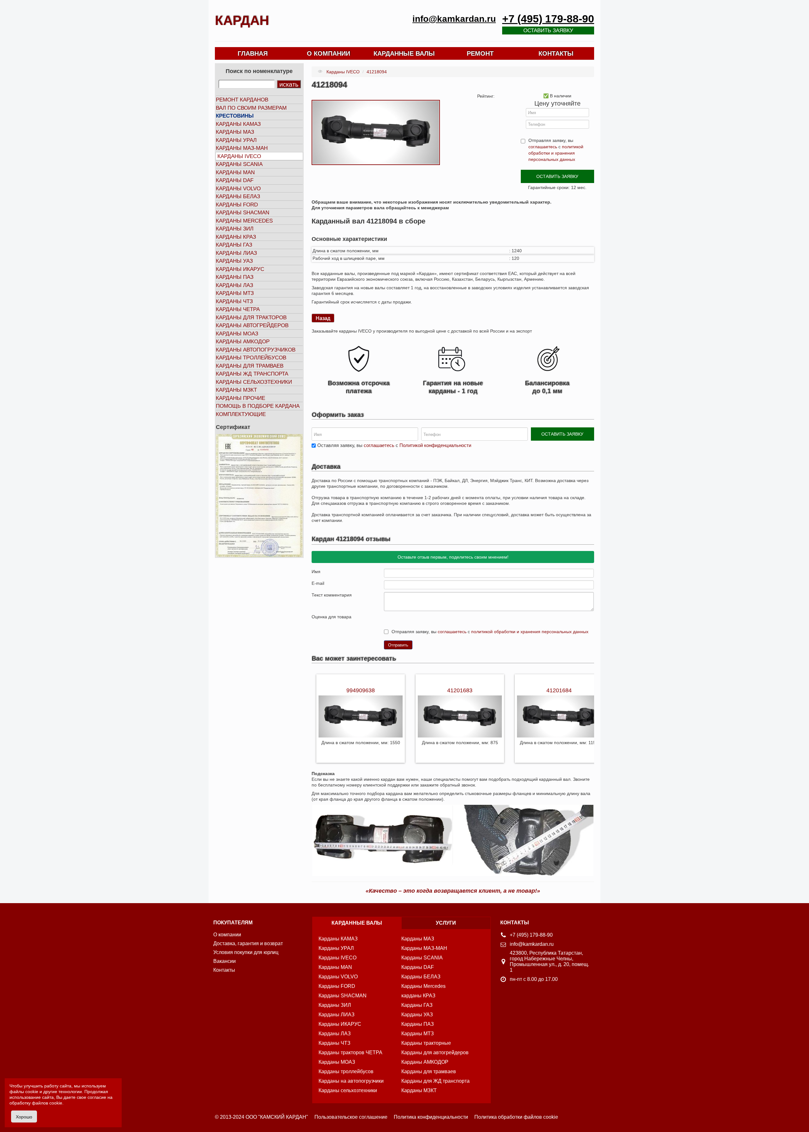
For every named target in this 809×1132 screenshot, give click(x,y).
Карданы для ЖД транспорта (435, 1081)
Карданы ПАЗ (234, 277)
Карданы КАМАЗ (238, 124)
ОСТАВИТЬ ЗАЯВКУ (557, 176)
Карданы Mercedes (423, 986)
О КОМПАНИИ (328, 53)
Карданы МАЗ (235, 132)
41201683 (459, 690)
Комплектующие (241, 414)
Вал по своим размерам (251, 108)
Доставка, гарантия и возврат (248, 943)
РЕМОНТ (480, 53)
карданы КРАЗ (418, 995)
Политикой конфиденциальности (435, 445)
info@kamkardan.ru (454, 19)
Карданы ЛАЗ (234, 285)
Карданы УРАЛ (236, 140)
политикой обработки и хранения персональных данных (555, 153)
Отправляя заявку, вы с (555, 150)
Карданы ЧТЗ (234, 301)
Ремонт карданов (242, 100)
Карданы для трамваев (249, 366)
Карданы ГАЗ (234, 245)
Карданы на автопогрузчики (351, 1081)
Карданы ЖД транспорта (252, 374)
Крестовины (235, 116)
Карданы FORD (237, 205)
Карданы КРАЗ (236, 237)
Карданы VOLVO (238, 189)
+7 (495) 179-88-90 (548, 19)
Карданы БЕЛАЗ (238, 196)
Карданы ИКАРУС (240, 269)
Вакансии (224, 961)
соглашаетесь (542, 146)
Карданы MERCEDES (244, 221)
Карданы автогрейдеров (252, 325)
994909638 (360, 690)
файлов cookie (47, 1102)
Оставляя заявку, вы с (394, 445)
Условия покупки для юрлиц (245, 952)
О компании (227, 934)
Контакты (224, 970)
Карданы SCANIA (239, 164)
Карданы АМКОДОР (243, 342)
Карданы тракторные (426, 1043)
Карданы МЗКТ (236, 390)
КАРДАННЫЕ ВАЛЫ (404, 53)
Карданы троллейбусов (251, 358)
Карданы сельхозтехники (254, 382)
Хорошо (24, 1116)
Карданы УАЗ (234, 261)
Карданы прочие (240, 398)
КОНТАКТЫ (556, 53)
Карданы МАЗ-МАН (242, 148)
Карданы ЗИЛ (234, 229)
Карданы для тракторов (251, 318)
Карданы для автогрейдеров (435, 1052)
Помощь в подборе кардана (258, 406)
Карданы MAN (235, 172)
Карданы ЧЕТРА (238, 309)
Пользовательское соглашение (350, 1117)
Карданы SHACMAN (242, 213)
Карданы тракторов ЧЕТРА (350, 1052)
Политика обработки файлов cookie (516, 1117)
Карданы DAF (234, 180)
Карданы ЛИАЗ (236, 253)
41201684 (559, 690)
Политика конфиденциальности (431, 1117)
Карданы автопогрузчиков (255, 350)
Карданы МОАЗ (237, 334)
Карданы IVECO (239, 156)
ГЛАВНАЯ (253, 53)
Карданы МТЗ (235, 293)
